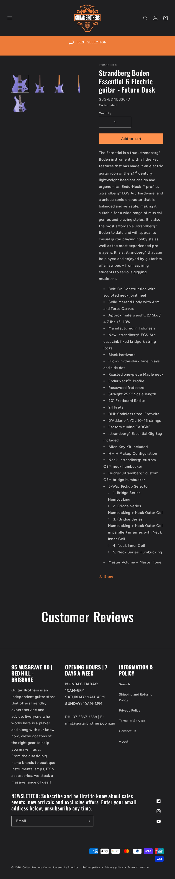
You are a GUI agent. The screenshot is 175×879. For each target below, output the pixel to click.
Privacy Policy (130, 710)
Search (124, 684)
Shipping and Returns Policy (135, 697)
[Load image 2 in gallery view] (39, 84)
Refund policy (91, 867)
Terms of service (138, 867)
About (124, 742)
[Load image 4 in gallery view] (79, 84)
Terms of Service (132, 721)
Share (108, 577)
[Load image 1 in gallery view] (20, 84)
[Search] (145, 18)
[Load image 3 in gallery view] (59, 84)
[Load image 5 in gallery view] (20, 103)
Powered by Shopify (65, 867)
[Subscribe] (88, 821)
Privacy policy (114, 867)
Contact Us (127, 731)
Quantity (105, 113)
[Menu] (10, 18)
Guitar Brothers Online (37, 867)
